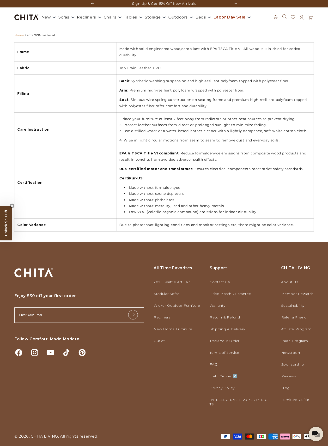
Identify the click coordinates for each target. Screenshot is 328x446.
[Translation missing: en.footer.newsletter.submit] (133, 315)
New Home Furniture (173, 329)
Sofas (63, 17)
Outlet (159, 341)
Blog (285, 388)
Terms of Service (224, 352)
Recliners (86, 17)
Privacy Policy (222, 388)
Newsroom (291, 352)
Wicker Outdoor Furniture (177, 305)
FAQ (214, 364)
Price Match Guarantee (230, 294)
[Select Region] (275, 17)
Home (19, 35)
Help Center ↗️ (223, 376)
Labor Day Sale (229, 17)
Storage (153, 17)
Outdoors (178, 17)
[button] (284, 16)
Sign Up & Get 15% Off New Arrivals (164, 3)
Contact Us (220, 282)
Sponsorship (292, 364)
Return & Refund (225, 317)
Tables (130, 17)
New (46, 17)
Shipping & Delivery (227, 329)
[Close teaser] (12, 205)
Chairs (110, 17)
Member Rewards (297, 294)
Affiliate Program (296, 329)
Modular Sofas (167, 294)
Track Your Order (225, 341)
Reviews (288, 376)
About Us (289, 282)
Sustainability (292, 305)
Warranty (217, 305)
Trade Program (294, 341)
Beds (200, 17)
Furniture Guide (295, 399)
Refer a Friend (294, 317)
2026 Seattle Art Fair (172, 282)
